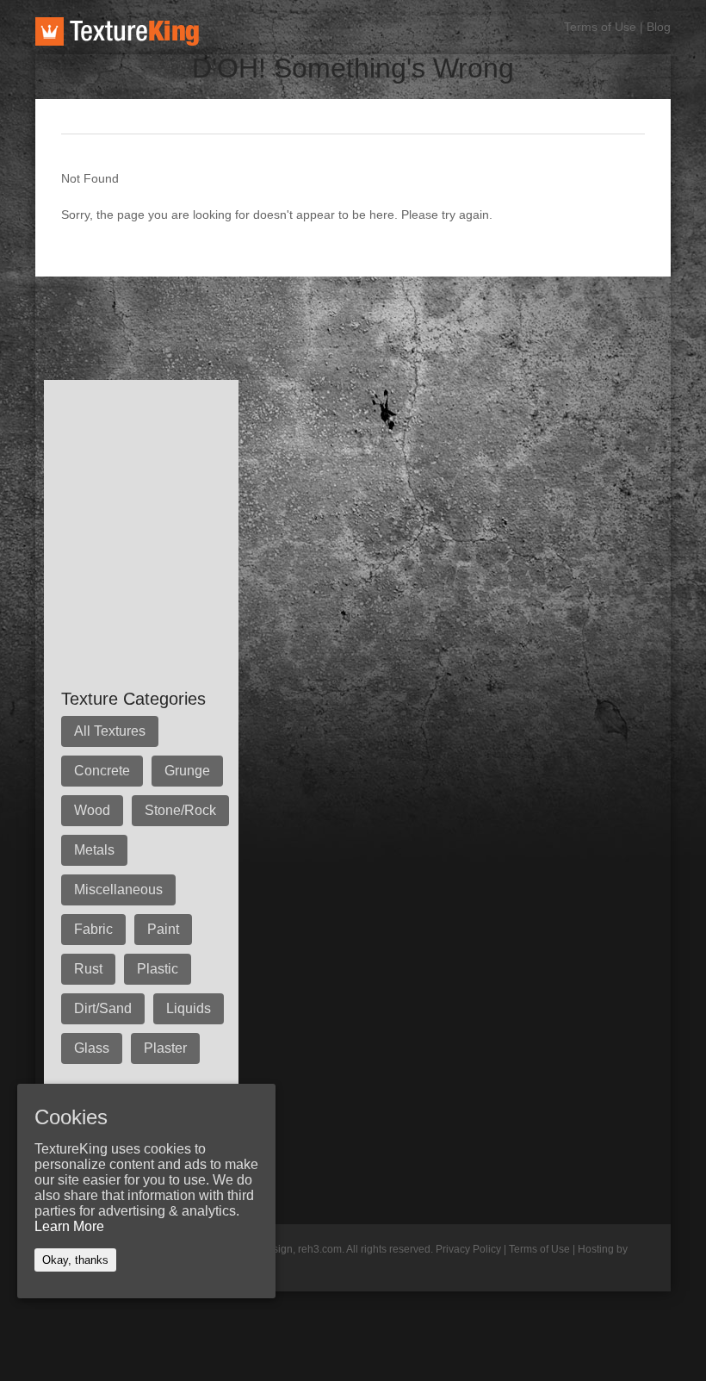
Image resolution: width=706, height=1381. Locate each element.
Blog (659, 27)
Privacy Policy (468, 1249)
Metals (94, 850)
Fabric (93, 929)
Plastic (157, 968)
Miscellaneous (118, 889)
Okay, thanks (75, 1259)
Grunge (187, 770)
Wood (92, 810)
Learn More (69, 1226)
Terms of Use (600, 27)
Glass (91, 1048)
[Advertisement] (348, 315)
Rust (88, 968)
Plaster (165, 1048)
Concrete (102, 770)
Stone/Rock (180, 810)
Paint (163, 929)
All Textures (110, 731)
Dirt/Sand (103, 1008)
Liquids (188, 1008)
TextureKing (117, 31)
